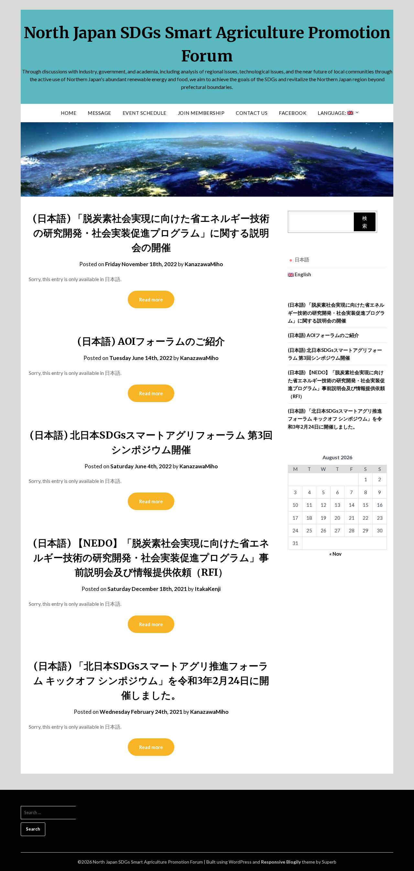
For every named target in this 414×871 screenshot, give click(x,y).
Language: (332, 113)
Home (68, 113)
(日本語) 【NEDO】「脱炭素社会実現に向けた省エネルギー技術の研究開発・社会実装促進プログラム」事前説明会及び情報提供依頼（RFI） (151, 557)
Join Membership (201, 113)
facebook (292, 113)
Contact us (251, 113)
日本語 (301, 259)
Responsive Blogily (281, 862)
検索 (364, 222)
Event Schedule (145, 113)
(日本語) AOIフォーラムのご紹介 (151, 341)
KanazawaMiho (204, 264)
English (302, 274)
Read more (151, 299)
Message (99, 113)
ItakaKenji (208, 588)
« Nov (335, 554)
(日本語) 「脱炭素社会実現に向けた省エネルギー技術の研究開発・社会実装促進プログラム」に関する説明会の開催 (151, 233)
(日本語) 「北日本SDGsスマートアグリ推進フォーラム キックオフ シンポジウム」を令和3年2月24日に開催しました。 (151, 680)
